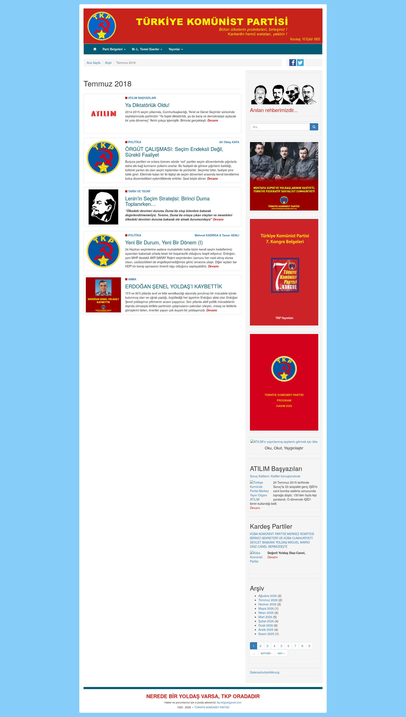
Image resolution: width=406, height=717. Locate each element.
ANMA (132, 279)
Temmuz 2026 (268, 600)
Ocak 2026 (265, 625)
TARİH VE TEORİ (139, 191)
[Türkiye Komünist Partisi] (203, 25)
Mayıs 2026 (266, 608)
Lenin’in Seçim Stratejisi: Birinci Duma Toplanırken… (167, 200)
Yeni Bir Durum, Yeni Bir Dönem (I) (164, 242)
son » (281, 653)
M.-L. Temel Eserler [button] (146, 49)
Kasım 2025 (266, 634)
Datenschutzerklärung (264, 672)
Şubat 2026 (266, 621)
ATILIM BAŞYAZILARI (142, 98)
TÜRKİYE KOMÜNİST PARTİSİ (211, 707)
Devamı (255, 508)
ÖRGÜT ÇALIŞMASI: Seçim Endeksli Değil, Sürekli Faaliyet (174, 151)
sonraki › (266, 653)
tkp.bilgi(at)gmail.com (229, 702)
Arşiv (108, 62)
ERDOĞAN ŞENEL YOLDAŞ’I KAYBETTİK (173, 286)
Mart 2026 (265, 617)
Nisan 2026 (266, 612)
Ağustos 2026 (267, 596)
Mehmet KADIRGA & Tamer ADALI (217, 235)
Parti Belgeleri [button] (113, 49)
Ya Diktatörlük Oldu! (147, 104)
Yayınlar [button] (175, 49)
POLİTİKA (134, 142)
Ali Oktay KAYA (229, 142)
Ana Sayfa (93, 62)
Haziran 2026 (267, 604)
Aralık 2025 (265, 629)
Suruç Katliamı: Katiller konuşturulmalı (275, 476)
